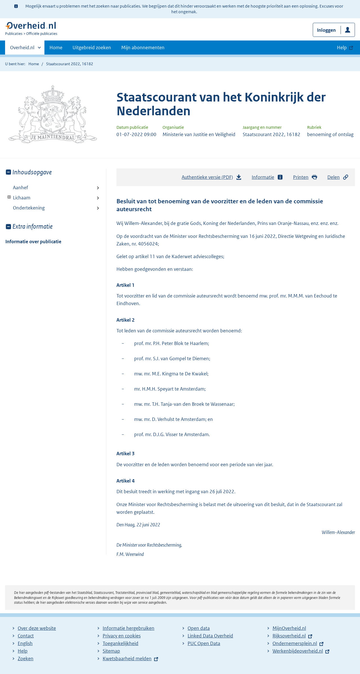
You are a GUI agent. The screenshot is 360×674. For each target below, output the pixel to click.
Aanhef (20, 187)
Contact (26, 636)
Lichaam (17, 198)
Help (23, 651)
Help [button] (342, 47)
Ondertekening (29, 208)
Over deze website (37, 628)
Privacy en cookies (122, 636)
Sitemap (111, 651)
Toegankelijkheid (120, 643)
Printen (301, 177)
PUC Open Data (204, 643)
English (25, 643)
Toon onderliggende (9, 197)
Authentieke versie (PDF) (209, 179)
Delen (333, 177)
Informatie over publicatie (33, 241)
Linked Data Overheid (210, 636)
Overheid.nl (22, 49)
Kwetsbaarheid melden (127, 658)
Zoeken (25, 658)
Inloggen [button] (326, 30)
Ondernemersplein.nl (295, 643)
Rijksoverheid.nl (289, 636)
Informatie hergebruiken (128, 628)
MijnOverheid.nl (289, 628)
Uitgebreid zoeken (92, 47)
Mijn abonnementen (143, 47)
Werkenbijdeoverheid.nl (298, 651)
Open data (199, 628)
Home (56, 47)
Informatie (263, 177)
